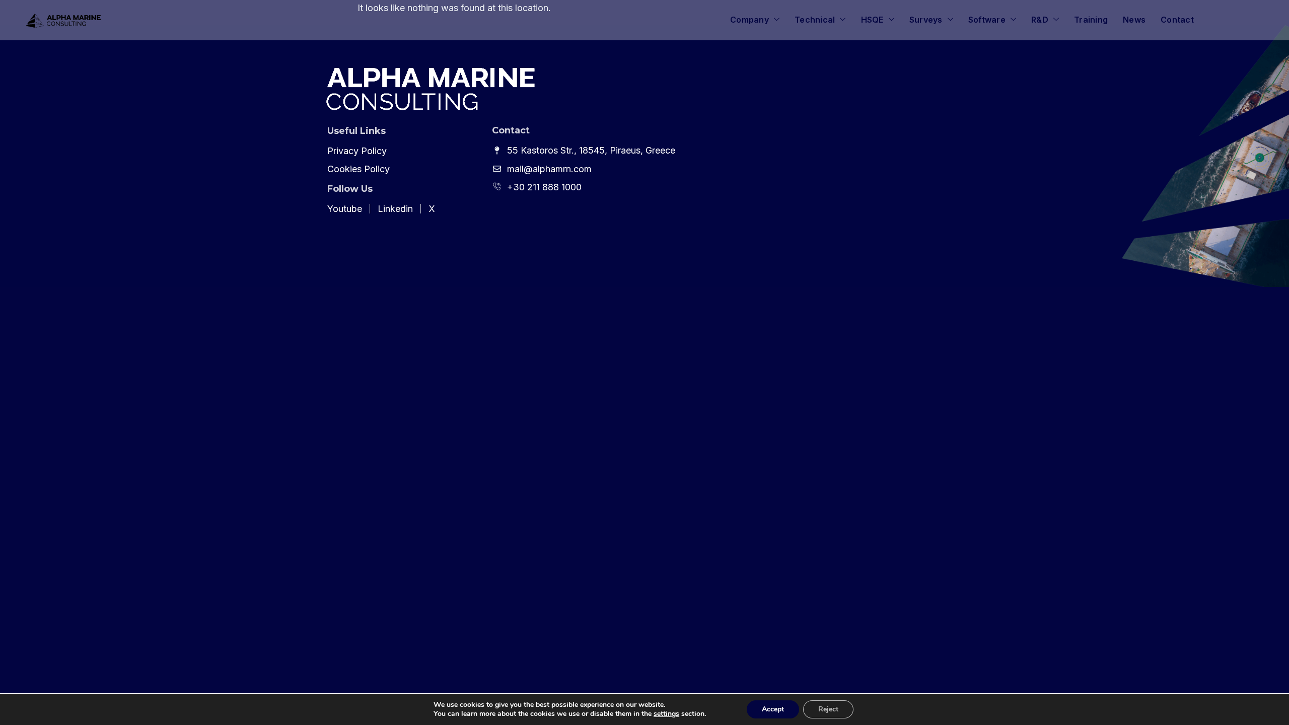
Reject (828, 709)
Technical (815, 20)
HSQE (872, 20)
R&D (1039, 20)
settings (666, 713)
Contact (1177, 20)
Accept (773, 709)
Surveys (926, 20)
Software (987, 20)
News (1134, 20)
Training (1091, 20)
